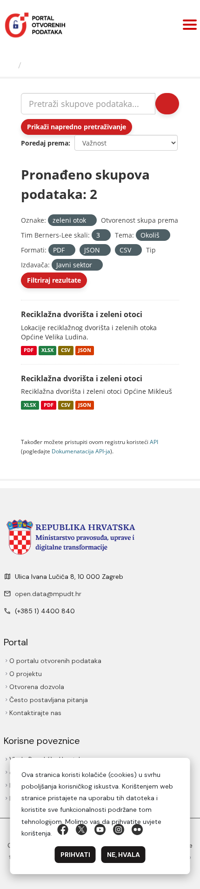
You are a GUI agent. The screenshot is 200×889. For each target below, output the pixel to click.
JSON (84, 350)
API (154, 441)
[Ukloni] (90, 220)
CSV (65, 350)
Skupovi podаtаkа (63, 65)
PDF (28, 350)
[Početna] (10, 65)
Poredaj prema (44, 143)
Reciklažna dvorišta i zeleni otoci (81, 314)
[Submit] (167, 103)
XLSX (47, 350)
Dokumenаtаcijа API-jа (81, 451)
